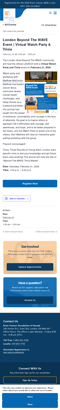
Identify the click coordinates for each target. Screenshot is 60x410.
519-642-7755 (18, 343)
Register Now (30, 183)
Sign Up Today (30, 380)
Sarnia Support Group (13, 231)
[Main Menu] (55, 13)
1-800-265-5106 (21, 340)
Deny (30, 404)
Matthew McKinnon (13, 80)
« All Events (9, 24)
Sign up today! (33, 5)
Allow (30, 396)
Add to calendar (17, 198)
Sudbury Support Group (46, 231)
